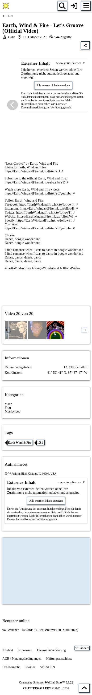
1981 (40, 442)
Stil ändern (82, 648)
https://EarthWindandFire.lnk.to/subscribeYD (35, 182)
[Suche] (62, 6)
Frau (8, 407)
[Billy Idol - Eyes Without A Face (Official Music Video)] (37, 330)
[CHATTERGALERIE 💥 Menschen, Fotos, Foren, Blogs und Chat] (5, 6)
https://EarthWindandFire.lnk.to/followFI (47, 204)
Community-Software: (46, 682)
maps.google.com (69, 482)
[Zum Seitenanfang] (84, 688)
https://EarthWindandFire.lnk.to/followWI (45, 216)
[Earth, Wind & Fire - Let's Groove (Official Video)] (55, 330)
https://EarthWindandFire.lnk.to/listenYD (32, 171)
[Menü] (86, 6)
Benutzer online (15, 620)
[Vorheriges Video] (12, 105)
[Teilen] (85, 45)
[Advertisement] (46, 292)
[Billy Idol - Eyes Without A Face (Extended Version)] (18, 330)
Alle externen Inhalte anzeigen (53, 85)
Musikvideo (12, 411)
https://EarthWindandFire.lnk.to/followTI (44, 212)
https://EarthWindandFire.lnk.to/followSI (44, 220)
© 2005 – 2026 (46, 688)
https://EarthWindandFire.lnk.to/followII (47, 208)
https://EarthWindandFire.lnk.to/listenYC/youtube (38, 193)
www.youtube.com (68, 63)
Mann (8, 404)
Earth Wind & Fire (19, 442)
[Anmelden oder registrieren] (74, 6)
